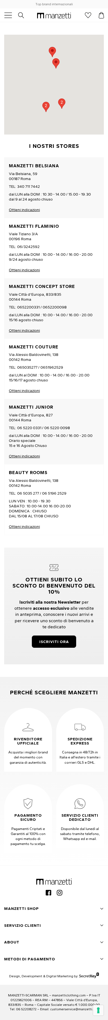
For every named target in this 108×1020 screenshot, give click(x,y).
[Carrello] (101, 15)
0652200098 (55, 307)
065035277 (27, 367)
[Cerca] (24, 15)
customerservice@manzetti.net (74, 1009)
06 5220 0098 (57, 427)
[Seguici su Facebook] (48, 892)
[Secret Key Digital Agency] (89, 976)
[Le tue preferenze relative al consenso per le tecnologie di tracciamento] (98, 1010)
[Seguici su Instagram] (59, 892)
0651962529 (51, 367)
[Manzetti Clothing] (54, 15)
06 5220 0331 (29, 427)
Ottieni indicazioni (24, 209)
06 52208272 (26, 1009)
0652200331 (28, 307)
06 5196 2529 (54, 493)
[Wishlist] (88, 15)
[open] (10, 15)
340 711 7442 (28, 186)
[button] (56, 63)
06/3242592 (28, 246)
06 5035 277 (28, 493)
